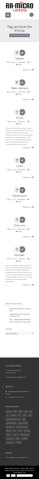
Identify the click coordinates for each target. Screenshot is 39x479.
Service (22, 62)
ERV (19, 415)
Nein (13, 475)
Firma (19, 64)
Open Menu (8, 15)
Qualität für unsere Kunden (19, 314)
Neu (15, 431)
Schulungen (10, 438)
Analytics (9, 411)
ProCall (9, 434)
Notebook (27, 431)
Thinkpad (24, 438)
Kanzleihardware (11, 423)
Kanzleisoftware (23, 423)
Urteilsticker (10, 442)
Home (21, 35)
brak (30, 411)
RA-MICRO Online (15, 309)
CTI (7, 415)
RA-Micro (15, 434)
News (20, 431)
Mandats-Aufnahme (22, 427)
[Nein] (36, 472)
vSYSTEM (18, 442)
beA (26, 411)
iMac (24, 419)
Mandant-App (10, 427)
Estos (24, 415)
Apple (20, 411)
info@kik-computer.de (17, 377)
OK (8, 475)
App (15, 411)
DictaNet (13, 415)
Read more (27, 70)
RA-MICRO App (25, 434)
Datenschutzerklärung (24, 475)
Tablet (17, 438)
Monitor (9, 431)
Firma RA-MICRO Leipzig (13, 419)
